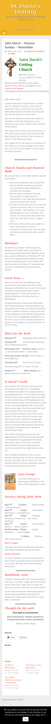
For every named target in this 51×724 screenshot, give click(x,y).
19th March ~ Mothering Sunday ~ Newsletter (13, 680)
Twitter (29, 25)
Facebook (22, 25)
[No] (47, 715)
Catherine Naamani (36, 51)
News (12, 54)
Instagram (25, 25)
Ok (25, 719)
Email (18, 25)
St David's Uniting (25, 9)
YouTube (32, 25)
